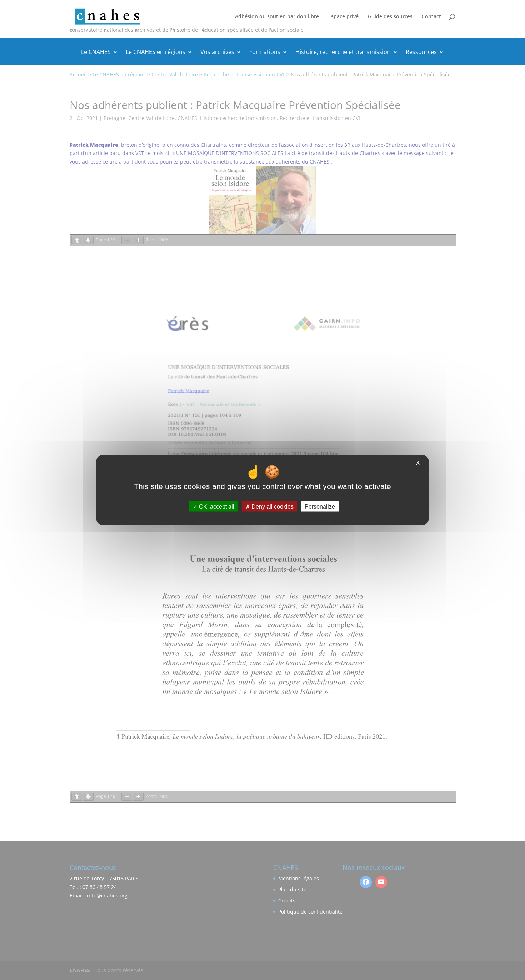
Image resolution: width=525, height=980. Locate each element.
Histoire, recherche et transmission (343, 52)
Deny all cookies (272, 506)
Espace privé (343, 17)
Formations (264, 52)
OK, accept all (216, 506)
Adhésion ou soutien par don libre (277, 17)
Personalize (320, 506)
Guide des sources (390, 17)
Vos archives (217, 52)
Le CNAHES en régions (155, 52)
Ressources (421, 52)
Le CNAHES (96, 52)
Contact (431, 17)
